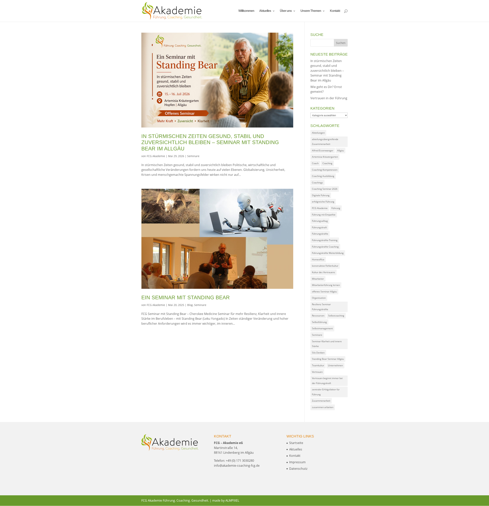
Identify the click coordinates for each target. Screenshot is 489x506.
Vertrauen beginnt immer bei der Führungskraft (327, 381)
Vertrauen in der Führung (328, 98)
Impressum (297, 462)
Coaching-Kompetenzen (324, 169)
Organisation (319, 297)
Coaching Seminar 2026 (324, 188)
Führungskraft (319, 227)
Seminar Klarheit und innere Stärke (327, 344)
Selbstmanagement (322, 328)
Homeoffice (318, 259)
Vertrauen (317, 372)
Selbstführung (319, 322)
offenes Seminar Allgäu (324, 291)
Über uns (286, 11)
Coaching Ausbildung (323, 176)
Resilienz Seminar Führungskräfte (321, 307)
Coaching (327, 163)
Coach (315, 163)
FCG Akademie (156, 156)
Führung (335, 208)
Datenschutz (298, 468)
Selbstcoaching (336, 315)
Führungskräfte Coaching (325, 246)
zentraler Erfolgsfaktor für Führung (326, 392)
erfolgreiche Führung (323, 201)
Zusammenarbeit (321, 400)
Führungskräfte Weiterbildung (328, 253)
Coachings (317, 182)
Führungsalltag (320, 221)
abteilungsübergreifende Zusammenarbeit (325, 142)
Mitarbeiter (318, 278)
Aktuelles (265, 11)
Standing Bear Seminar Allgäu (328, 359)
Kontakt (335, 11)
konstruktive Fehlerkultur (325, 265)
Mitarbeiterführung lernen (326, 285)
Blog (190, 305)
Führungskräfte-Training (325, 240)
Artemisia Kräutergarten (325, 156)
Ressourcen (318, 315)
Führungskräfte (320, 233)
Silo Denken (318, 352)
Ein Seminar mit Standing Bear (185, 297)
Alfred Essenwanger (322, 150)
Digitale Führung (321, 195)
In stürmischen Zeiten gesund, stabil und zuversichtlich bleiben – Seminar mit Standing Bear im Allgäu (210, 142)
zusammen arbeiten (322, 407)
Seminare (193, 156)
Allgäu (340, 150)
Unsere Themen (310, 11)
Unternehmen (335, 365)
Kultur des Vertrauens (323, 272)
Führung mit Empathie (323, 214)
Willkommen (246, 11)
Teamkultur (318, 365)
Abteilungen (318, 132)
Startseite (296, 443)
